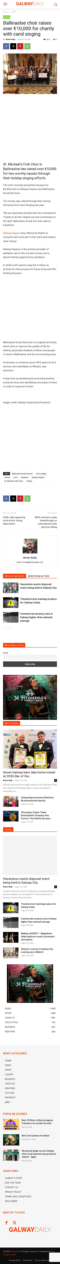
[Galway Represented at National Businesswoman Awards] (10, 801)
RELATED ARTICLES (14, 576)
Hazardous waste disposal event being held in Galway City (26, 880)
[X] (13, 46)
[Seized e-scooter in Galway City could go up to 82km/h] (10, 952)
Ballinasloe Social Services (22, 473)
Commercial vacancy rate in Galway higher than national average (36, 617)
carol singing (41, 473)
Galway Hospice (11, 233)
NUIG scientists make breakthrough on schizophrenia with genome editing (46, 522)
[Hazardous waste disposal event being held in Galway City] (10, 587)
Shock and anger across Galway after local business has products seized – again (39, 1154)
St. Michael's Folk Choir (13, 481)
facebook (24, 477)
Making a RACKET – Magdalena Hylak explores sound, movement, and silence (38, 936)
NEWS (13, 11)
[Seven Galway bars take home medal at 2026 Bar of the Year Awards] (30, 749)
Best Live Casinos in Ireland (35, 1135)
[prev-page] (5, 629)
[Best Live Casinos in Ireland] (11, 1140)
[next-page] (10, 629)
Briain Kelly (10, 39)
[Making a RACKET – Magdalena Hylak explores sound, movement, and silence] (10, 937)
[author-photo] (30, 553)
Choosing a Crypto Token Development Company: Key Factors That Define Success (36, 815)
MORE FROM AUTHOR (38, 576)
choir (15, 477)
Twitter (29, 481)
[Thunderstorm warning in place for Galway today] (10, 602)
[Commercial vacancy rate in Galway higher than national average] (10, 617)
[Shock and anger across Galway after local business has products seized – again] (11, 1155)
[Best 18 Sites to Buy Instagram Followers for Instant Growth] (11, 1124)
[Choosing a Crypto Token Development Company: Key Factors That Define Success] (10, 816)
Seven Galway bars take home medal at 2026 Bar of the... (29, 774)
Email (5, 653)
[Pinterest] (20, 46)
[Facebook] (6, 46)
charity (7, 477)
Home (5, 11)
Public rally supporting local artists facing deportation (14, 520)
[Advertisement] (30, 128)
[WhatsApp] (27, 46)
